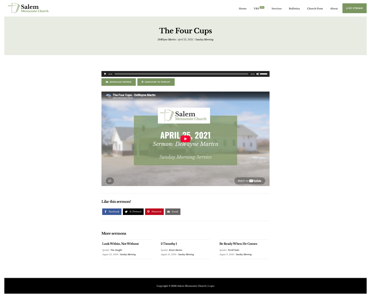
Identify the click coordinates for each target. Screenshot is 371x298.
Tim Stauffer (116, 250)
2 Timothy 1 (169, 243)
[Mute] (257, 73)
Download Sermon (121, 82)
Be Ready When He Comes (238, 243)
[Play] (105, 73)
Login (211, 286)
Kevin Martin (175, 250)
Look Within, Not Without (120, 243)
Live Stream (354, 8)
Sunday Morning (204, 39)
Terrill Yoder (233, 250)
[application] (185, 74)
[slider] (264, 73)
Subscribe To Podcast (157, 82)
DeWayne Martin (167, 39)
